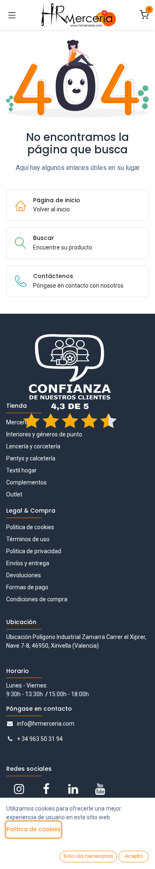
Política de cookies (33, 829)
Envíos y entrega (27, 563)
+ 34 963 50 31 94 (40, 739)
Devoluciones (23, 575)
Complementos (26, 482)
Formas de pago (27, 587)
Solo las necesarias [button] (88, 855)
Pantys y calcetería (30, 458)
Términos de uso (28, 539)
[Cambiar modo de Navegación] (12, 15)
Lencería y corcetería (33, 446)
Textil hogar (21, 470)
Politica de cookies (30, 527)
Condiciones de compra (36, 599)
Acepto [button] (134, 855)
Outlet (14, 494)
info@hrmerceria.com (45, 723)
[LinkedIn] (73, 789)
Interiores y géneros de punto (44, 434)
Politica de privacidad (33, 551)
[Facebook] (46, 789)
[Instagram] (19, 789)
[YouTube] (100, 789)
